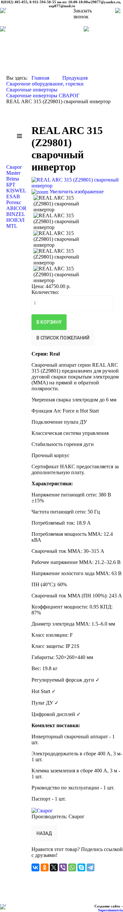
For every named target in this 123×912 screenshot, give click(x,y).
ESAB (13, 196)
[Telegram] (90, 867)
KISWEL (16, 190)
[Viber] (63, 867)
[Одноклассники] (45, 867)
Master (13, 173)
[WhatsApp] (72, 867)
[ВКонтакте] (35, 867)
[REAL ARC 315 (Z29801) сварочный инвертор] (63, 204)
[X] (54, 867)
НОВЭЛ (15, 220)
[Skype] (81, 867)
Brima (12, 179)
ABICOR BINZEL (16, 211)
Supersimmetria (110, 910)
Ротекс (13, 202)
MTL (11, 226)
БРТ (10, 184)
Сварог (14, 167)
